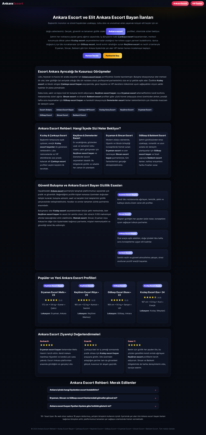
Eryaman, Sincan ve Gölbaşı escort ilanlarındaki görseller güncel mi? (83, 398)
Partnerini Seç (112, 55)
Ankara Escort (180, 3)
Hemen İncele (91, 55)
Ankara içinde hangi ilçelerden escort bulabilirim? (74, 390)
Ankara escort (116, 31)
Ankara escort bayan (91, 77)
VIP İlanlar (197, 3)
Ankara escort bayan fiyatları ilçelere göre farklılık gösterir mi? (80, 406)
